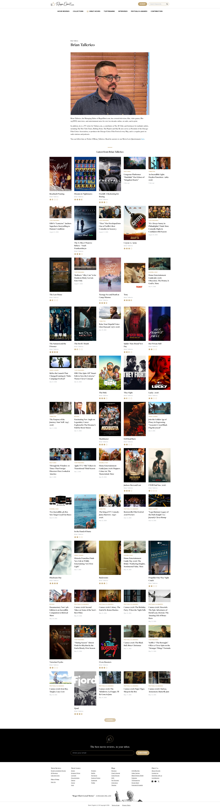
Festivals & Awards (139, 11)
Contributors (157, 11)
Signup (142, 4)
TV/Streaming (109, 11)
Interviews (123, 11)
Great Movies (94, 11)
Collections (78, 11)
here (142, 139)
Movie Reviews (63, 11)
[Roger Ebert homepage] (62, 4)
